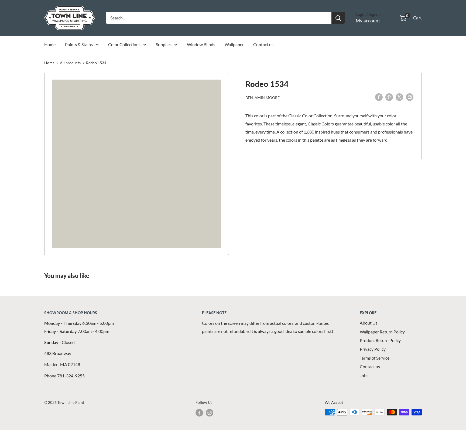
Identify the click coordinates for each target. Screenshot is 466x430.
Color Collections (124, 44)
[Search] (338, 18)
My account (368, 20)
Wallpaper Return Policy (382, 331)
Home (50, 44)
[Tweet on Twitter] (399, 97)
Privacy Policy (373, 348)
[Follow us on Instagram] (209, 413)
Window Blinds (201, 44)
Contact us (263, 44)
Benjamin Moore (262, 97)
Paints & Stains (79, 44)
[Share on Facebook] (379, 97)
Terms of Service (374, 357)
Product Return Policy (380, 340)
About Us (369, 322)
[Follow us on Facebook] (199, 413)
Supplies (164, 44)
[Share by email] (409, 97)
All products (70, 62)
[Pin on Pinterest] (389, 97)
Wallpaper (234, 44)
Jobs (364, 375)
